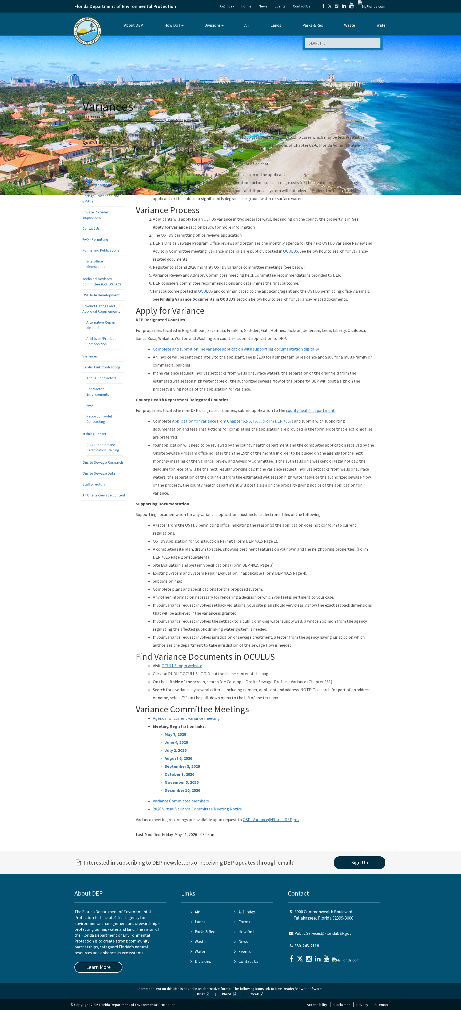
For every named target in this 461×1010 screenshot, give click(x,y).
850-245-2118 (307, 945)
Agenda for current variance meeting (186, 718)
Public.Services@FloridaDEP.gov (323, 933)
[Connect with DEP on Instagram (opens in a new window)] (337, 6)
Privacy (362, 1004)
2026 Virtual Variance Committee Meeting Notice (197, 809)
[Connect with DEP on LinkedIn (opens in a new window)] (343, 6)
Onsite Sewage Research (102, 462)
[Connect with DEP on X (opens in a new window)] (330, 6)
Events (280, 6)
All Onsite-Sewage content (103, 495)
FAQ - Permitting (95, 239)
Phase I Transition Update (102, 157)
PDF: (201, 994)
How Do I (172, 25)
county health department (310, 410)
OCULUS (290, 251)
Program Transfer (96, 168)
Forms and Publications (101, 250)
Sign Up (359, 862)
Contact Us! (91, 228)
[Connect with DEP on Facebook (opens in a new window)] (323, 6)
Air (246, 25)
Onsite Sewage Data (98, 473)
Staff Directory (94, 484)
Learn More (98, 967)
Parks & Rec (313, 25)
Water (381, 25)
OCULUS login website (182, 665)
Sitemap (381, 1004)
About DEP (133, 25)
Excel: (254, 994)
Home (88, 120)
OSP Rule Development (101, 295)
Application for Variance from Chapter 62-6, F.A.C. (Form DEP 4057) (232, 421)
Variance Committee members (181, 801)
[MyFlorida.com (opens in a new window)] (371, 6)
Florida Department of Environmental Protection (125, 6)
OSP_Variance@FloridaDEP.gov (271, 819)
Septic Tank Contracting (101, 367)
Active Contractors (101, 378)
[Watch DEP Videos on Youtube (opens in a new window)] (352, 6)
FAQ (89, 405)
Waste (349, 25)
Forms (246, 6)
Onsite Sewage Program (182, 120)
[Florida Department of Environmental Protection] (87, 30)
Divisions (212, 25)
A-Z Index (227, 6)
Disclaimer (341, 1004)
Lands (276, 25)
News (263, 6)
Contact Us (301, 6)
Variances (90, 356)
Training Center (94, 433)
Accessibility (317, 1004)
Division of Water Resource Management (136, 120)
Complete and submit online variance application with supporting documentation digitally (236, 349)
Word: (227, 994)
